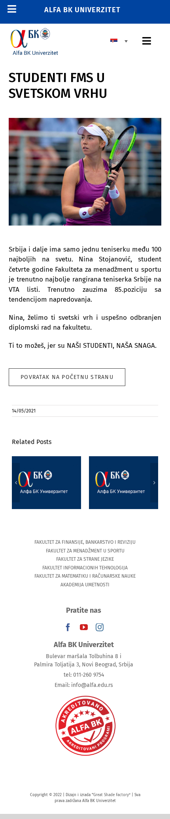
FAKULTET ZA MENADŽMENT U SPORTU (85, 551)
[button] (16, 482)
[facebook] (68, 627)
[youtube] (84, 627)
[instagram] (100, 627)
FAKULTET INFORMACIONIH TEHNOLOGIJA (85, 568)
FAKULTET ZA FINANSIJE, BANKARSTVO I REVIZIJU (85, 542)
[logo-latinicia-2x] (34, 31)
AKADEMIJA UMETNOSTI (85, 585)
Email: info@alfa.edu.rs (84, 685)
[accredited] (85, 695)
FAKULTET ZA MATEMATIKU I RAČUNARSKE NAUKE (85, 576)
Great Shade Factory (111, 795)
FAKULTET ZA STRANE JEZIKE (85, 559)
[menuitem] (121, 41)
